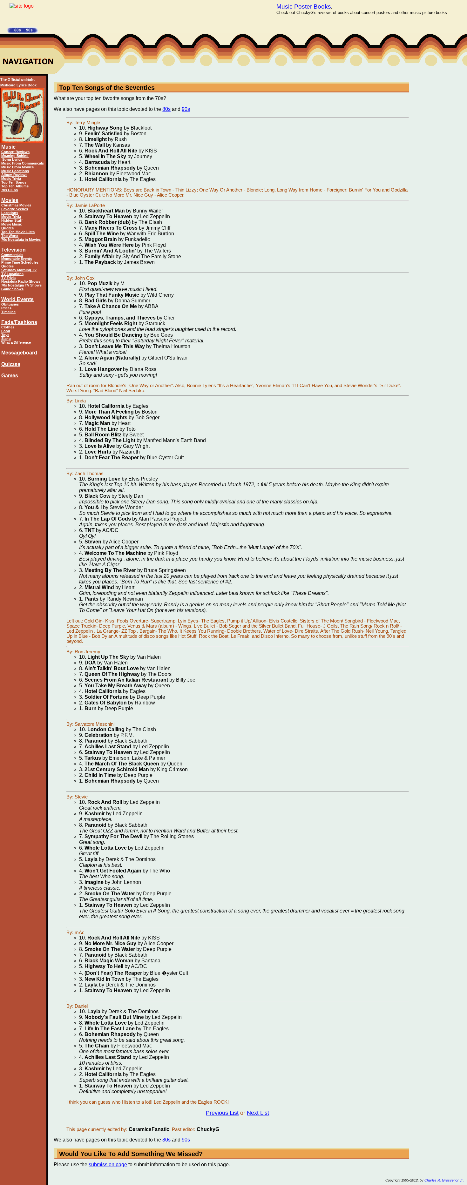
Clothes (7, 327)
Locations (9, 213)
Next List (258, 1113)
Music (8, 147)
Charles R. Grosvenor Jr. (444, 1180)
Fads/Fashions (19, 322)
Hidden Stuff (12, 220)
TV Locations (12, 274)
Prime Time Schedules (19, 262)
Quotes (7, 228)
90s (186, 109)
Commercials (12, 255)
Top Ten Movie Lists (18, 232)
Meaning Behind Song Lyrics (15, 157)
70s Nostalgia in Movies (21, 239)
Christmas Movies (16, 205)
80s (166, 109)
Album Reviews (14, 175)
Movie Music (11, 224)
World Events (17, 299)
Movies (9, 200)
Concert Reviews (15, 152)
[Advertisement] (438, 171)
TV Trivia (8, 277)
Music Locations (15, 171)
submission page (108, 1164)
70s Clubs (9, 190)
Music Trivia (11, 178)
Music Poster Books (303, 6)
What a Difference (16, 342)
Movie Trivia (11, 217)
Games (9, 375)
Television (13, 249)
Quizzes (10, 364)
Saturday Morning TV (19, 270)
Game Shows (12, 289)
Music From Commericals (22, 163)
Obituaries (10, 304)
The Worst (9, 236)
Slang (6, 338)
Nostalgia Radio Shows (20, 281)
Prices (6, 308)
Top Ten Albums (15, 186)
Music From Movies (17, 167)
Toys (5, 335)
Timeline (8, 312)
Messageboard (19, 352)
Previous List (222, 1113)
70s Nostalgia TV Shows (21, 285)
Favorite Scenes (14, 209)
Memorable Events (16, 258)
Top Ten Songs (13, 182)
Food (5, 331)
